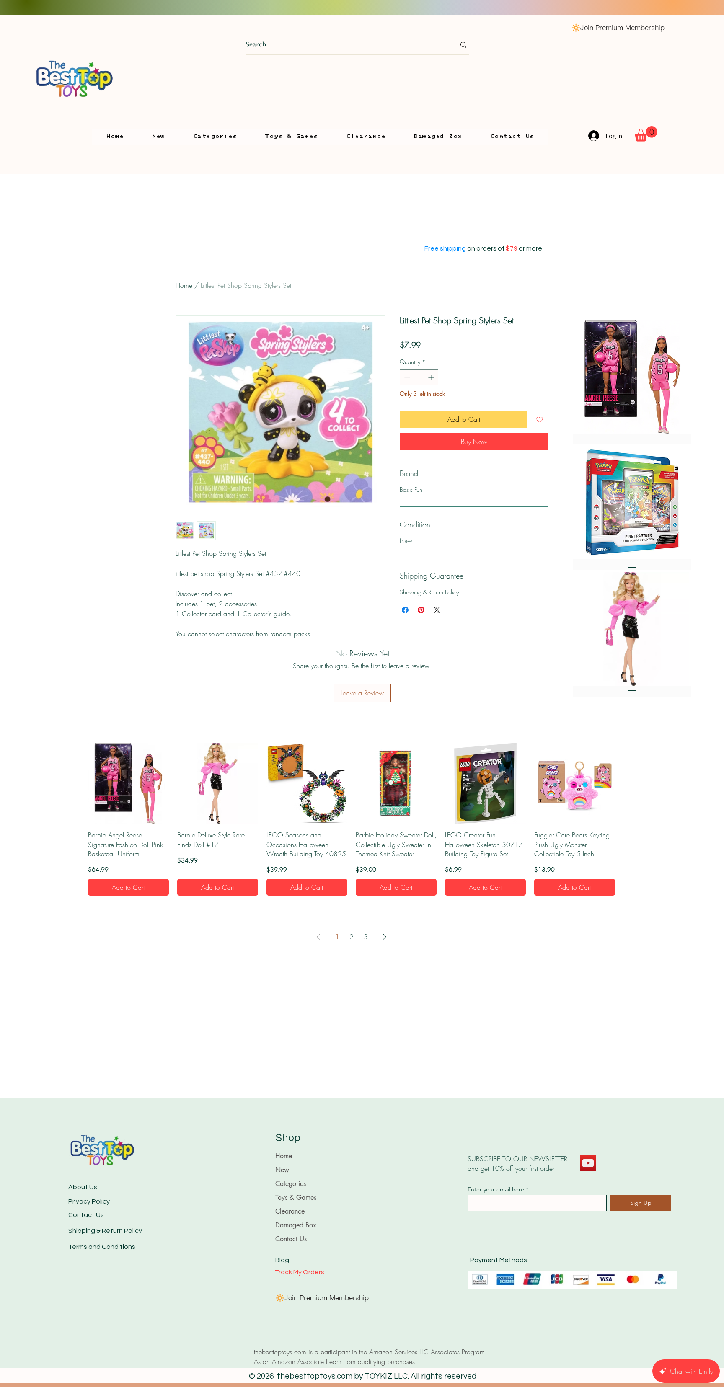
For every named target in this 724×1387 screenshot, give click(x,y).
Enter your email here (496, 1189)
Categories (290, 1183)
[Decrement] (406, 377)
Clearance (290, 1211)
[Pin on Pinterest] (421, 610)
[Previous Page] (318, 936)
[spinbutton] (419, 377)
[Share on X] (437, 610)
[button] (215, 137)
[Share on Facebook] (405, 610)
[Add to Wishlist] (539, 419)
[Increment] (432, 377)
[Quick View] (128, 783)
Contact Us (86, 1214)
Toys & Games (295, 1197)
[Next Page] (385, 936)
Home (184, 285)
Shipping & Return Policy (429, 592)
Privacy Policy (89, 1201)
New (282, 1169)
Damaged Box (295, 1225)
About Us (82, 1187)
